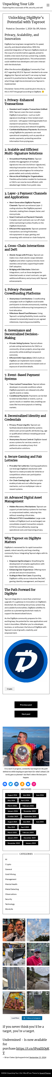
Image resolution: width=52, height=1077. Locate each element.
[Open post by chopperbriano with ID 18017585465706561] (38, 978)
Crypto (9, 689)
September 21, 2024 (38, 1057)
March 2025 (12, 832)
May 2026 (11, 800)
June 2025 (40, 822)
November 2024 (14, 843)
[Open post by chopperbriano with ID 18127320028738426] (14, 954)
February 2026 (28, 806)
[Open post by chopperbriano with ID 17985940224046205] (14, 1002)
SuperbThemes (45, 1073)
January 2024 (31, 843)
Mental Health (11, 884)
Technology (10, 904)
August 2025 (12, 822)
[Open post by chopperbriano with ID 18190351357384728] (14, 978)
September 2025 (30, 816)
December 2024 (30, 838)
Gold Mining (10, 874)
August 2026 (12, 795)
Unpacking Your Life (18, 4)
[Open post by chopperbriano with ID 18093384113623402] (38, 1002)
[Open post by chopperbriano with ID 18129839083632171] (38, 930)
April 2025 (25, 827)
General (8, 869)
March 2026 (12, 806)
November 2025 (30, 811)
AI (6, 859)
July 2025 (26, 822)
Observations (11, 894)
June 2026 (40, 795)
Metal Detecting (12, 889)
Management (10, 879)
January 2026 (13, 811)
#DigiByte (26, 69)
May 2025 (11, 827)
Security (8, 899)
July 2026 (26, 795)
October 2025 (13, 816)
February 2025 (28, 832)
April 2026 (25, 800)
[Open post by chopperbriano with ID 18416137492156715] (14, 930)
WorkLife (9, 909)
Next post (26, 714)
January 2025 (13, 838)
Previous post (26, 705)
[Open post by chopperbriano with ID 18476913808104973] (38, 954)
